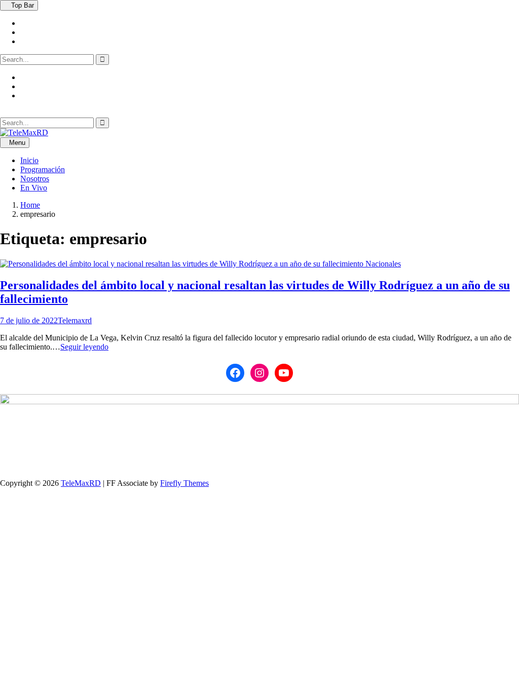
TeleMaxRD (81, 483)
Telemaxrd (75, 320)
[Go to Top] (3, 492)
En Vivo (33, 187)
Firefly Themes (184, 483)
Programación (42, 169)
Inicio (29, 160)
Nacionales (383, 263)
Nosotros (34, 178)
